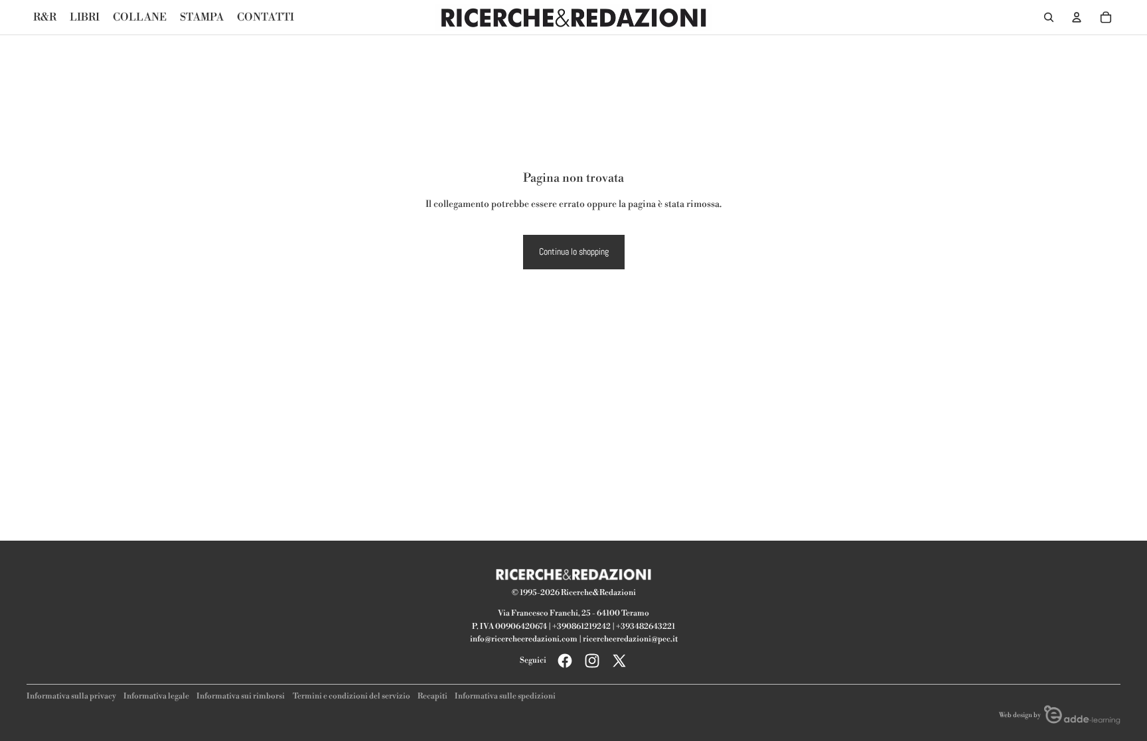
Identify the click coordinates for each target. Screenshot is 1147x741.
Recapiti (432, 696)
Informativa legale (156, 696)
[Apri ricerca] (1048, 17)
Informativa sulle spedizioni (505, 696)
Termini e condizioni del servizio (351, 696)
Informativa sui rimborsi (240, 696)
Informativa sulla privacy (71, 696)
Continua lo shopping (574, 251)
